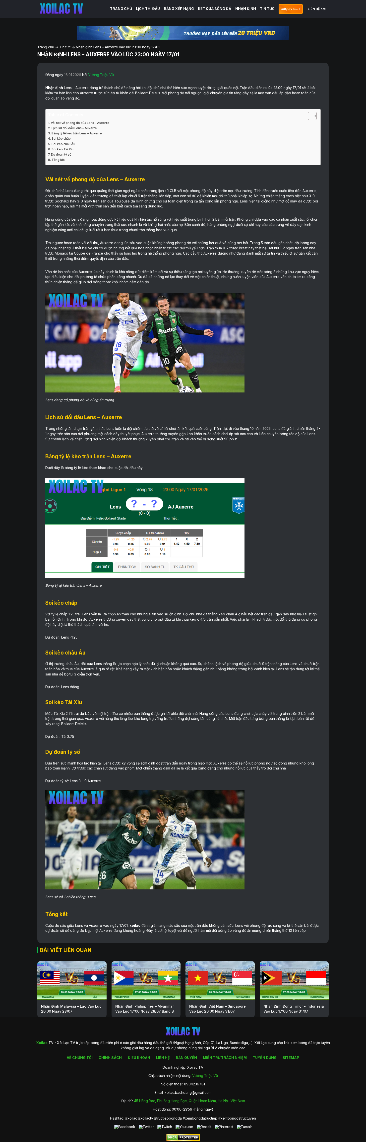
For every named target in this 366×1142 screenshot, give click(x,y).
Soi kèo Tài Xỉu (62, 149)
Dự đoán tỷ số (61, 154)
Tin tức (65, 47)
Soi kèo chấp (61, 138)
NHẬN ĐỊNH (245, 8)
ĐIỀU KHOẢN (139, 1057)
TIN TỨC (267, 8)
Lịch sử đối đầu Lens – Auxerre (74, 128)
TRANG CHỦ (121, 8)
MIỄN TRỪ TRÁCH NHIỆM (225, 1057)
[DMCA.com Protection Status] (183, 1140)
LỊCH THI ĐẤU (148, 8)
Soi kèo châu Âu (63, 144)
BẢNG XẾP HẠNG (179, 8)
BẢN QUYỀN (186, 1057)
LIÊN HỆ (163, 1057)
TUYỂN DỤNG (265, 1057)
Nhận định (54, 88)
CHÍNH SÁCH (110, 1057)
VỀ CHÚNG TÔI (80, 1057)
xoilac (135, 925)
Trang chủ (45, 47)
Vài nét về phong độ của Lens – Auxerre (80, 123)
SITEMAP (291, 1057)
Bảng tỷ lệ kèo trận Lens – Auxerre (77, 133)
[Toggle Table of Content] (309, 116)
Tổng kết (58, 160)
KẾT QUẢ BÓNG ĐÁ (214, 8)
